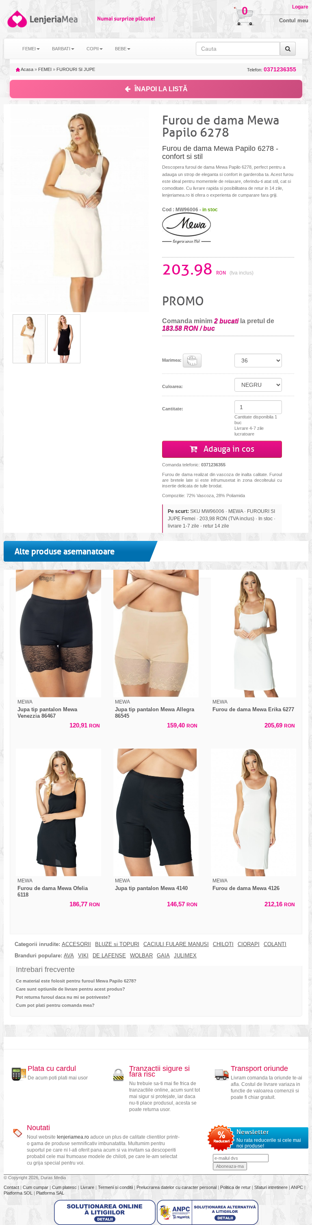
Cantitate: (172, 408)
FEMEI (45, 69)
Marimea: (172, 360)
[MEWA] (186, 227)
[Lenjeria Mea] (16, 19)
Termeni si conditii (116, 1187)
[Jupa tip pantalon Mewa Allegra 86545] (156, 633)
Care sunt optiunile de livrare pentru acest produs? (70, 989)
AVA (69, 956)
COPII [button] (93, 48)
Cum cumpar (36, 1187)
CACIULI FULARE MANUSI (176, 944)
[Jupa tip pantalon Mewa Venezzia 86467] (58, 633)
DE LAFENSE (109, 956)
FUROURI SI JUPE (75, 69)
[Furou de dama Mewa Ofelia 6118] (58, 812)
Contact (12, 1187)
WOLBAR (141, 956)
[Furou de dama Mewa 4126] (253, 812)
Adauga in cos (228, 449)
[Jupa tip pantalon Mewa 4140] (156, 812)
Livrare (87, 1187)
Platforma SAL (50, 1193)
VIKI (83, 956)
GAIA (163, 956)
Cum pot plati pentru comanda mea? (55, 1005)
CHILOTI (223, 944)
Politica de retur (236, 1187)
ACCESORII (76, 944)
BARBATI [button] (61, 48)
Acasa (26, 69)
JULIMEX (185, 956)
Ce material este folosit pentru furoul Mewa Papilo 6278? (76, 980)
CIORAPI (249, 944)
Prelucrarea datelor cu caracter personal (177, 1187)
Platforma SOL (18, 1193)
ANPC (297, 1187)
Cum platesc (65, 1187)
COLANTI (275, 944)
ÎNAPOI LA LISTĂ (161, 89)
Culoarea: (172, 386)
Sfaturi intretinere (271, 1187)
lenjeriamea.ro (73, 1137)
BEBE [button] (120, 48)
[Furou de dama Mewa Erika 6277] (253, 633)
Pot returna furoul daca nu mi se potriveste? (63, 997)
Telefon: (271, 70)
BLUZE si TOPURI (117, 944)
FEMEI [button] (29, 48)
